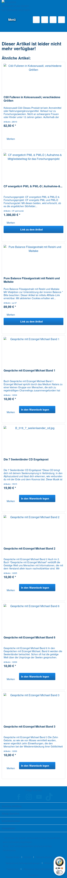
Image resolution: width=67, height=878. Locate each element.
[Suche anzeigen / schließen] (36, 19)
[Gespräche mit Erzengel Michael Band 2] (33, 530)
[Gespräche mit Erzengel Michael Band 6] (33, 619)
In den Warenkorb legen (35, 409)
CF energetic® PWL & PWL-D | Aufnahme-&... (33, 186)
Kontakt (28, 857)
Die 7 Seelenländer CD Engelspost (26, 459)
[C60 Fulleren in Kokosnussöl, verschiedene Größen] (33, 79)
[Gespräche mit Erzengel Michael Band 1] (33, 352)
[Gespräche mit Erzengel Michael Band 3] (33, 708)
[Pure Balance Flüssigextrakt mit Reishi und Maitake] (33, 260)
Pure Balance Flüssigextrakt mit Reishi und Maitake (32, 280)
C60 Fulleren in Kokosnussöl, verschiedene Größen (32, 98)
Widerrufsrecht (51, 863)
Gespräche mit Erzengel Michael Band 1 (29, 370)
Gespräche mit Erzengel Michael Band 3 (29, 726)
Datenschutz (13, 869)
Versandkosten (54, 837)
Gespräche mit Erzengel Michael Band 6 (29, 637)
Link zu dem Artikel (31, 229)
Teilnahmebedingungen (47, 857)
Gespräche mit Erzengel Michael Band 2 (29, 548)
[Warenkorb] (61, 19)
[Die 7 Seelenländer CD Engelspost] (33, 441)
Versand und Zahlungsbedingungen (22, 863)
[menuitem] (8, 19)
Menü (12, 19)
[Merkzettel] (44, 19)
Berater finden (13, 857)
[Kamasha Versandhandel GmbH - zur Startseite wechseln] (18, 7)
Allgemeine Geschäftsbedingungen (40, 869)
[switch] (59, 872)
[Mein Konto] (53, 19)
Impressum (33, 875)
